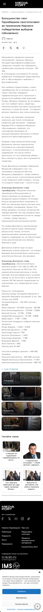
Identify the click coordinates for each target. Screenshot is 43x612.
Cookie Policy (11, 609)
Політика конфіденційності (26, 609)
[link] (3, 519)
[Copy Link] (24, 48)
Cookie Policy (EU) (30, 547)
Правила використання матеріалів (28, 540)
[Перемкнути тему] (37, 606)
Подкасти (6, 536)
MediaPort (5, 12)
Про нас (25, 528)
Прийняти (21, 591)
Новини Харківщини (17, 12)
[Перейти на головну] (21, 4)
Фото (4, 540)
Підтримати (7, 544)
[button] (39, 572)
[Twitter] (10, 48)
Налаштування (21, 604)
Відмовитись (21, 598)
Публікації (6, 532)
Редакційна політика (27, 533)
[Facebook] (4, 48)
